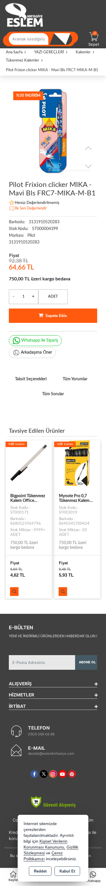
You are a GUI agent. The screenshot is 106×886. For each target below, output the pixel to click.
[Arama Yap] (63, 39)
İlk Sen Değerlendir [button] (31, 208)
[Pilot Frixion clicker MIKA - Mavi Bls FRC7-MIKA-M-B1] (53, 131)
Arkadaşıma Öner (36, 352)
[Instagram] (53, 774)
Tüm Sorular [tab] (53, 394)
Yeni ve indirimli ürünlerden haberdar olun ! (53, 636)
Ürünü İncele (14, 591)
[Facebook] (34, 774)
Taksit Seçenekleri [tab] (31, 379)
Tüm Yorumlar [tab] (75, 379)
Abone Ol (87, 662)
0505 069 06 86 (41, 734)
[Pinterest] (72, 774)
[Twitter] (44, 774)
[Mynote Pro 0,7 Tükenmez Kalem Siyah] (77, 463)
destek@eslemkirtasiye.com (51, 753)
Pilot (31, 236)
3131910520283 (24, 242)
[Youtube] (63, 774)
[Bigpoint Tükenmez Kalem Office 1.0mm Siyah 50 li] (29, 463)
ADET (53, 297)
